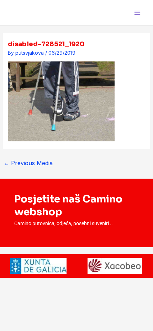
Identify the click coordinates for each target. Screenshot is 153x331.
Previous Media (28, 163)
